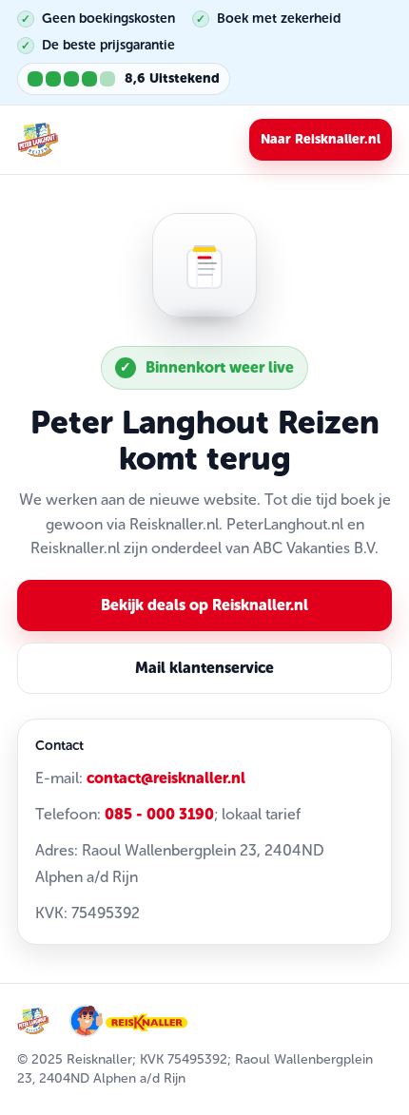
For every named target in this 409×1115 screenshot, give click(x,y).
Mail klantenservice (204, 668)
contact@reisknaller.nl (166, 778)
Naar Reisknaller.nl (320, 139)
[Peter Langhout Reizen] (38, 140)
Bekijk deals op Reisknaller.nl (204, 605)
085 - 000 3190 (159, 814)
